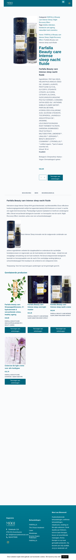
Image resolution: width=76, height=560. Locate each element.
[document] (38, 280)
